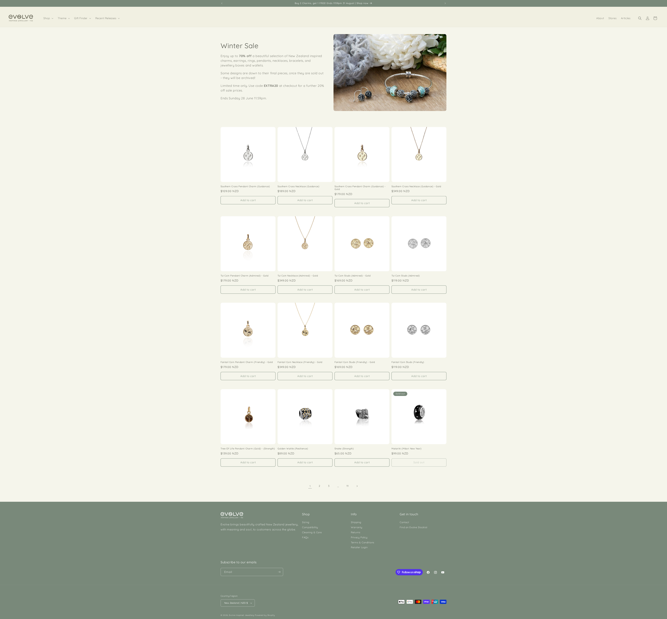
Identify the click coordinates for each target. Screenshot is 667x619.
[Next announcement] (445, 3)
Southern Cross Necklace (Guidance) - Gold (416, 186)
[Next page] (357, 486)
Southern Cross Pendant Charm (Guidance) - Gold (360, 188)
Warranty (356, 527)
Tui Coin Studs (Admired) (406, 275)
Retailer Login (359, 547)
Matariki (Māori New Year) (407, 448)
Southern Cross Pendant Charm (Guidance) (245, 186)
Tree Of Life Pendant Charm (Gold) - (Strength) (248, 448)
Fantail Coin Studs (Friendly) (408, 362)
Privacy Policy (359, 537)
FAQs (305, 537)
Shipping (356, 522)
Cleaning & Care (312, 532)
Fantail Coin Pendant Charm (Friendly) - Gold (247, 362)
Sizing (305, 522)
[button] (48, 18)
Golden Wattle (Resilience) (293, 448)
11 (347, 485)
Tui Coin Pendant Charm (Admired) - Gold (244, 275)
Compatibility (310, 527)
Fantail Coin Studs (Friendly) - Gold (355, 362)
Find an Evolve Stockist (413, 527)
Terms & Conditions (362, 542)
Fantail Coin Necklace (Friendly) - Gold (300, 362)
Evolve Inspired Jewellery (241, 615)
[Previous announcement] (222, 3)
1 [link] (310, 486)
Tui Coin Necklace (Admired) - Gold (298, 275)
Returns (355, 532)
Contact (404, 522)
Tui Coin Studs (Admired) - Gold (353, 275)
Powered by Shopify (265, 615)
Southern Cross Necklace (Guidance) (298, 186)
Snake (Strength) (344, 448)
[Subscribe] (279, 572)
